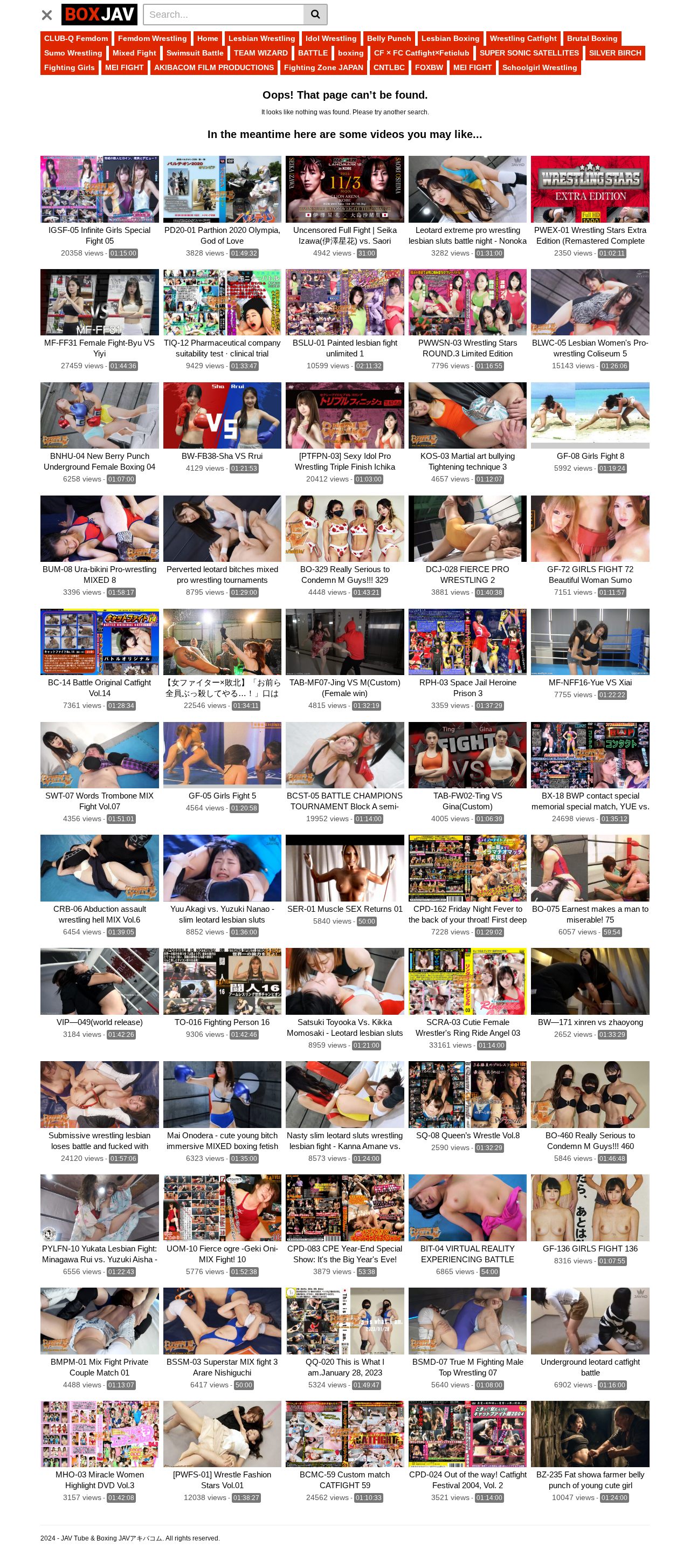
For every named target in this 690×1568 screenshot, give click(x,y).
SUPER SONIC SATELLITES (529, 53)
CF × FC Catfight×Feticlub (422, 53)
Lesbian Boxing (451, 38)
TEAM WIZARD (261, 53)
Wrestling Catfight (523, 38)
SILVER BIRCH (615, 53)
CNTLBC (389, 67)
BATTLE (313, 53)
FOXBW (429, 67)
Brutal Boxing (592, 38)
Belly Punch (389, 38)
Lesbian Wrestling (262, 38)
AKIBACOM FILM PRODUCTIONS (214, 67)
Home (207, 38)
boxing (351, 53)
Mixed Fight (134, 53)
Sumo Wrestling (73, 53)
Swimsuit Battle (195, 53)
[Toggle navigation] (50, 13)
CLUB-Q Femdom (76, 38)
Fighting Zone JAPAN (323, 67)
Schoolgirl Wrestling (539, 67)
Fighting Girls (69, 67)
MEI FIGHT (124, 67)
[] (315, 14)
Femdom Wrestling (152, 38)
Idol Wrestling (331, 38)
